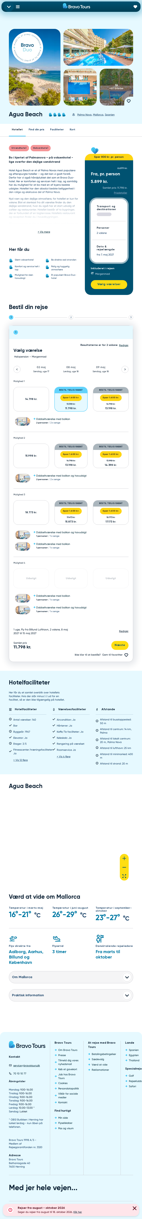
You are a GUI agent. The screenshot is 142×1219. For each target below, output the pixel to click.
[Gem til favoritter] (128, 101)
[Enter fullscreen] (124, 876)
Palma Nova (84, 114)
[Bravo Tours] (27, 1046)
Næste (120, 645)
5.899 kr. (99, 181)
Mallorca (98, 114)
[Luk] (134, 1209)
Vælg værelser (109, 284)
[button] (71, 421)
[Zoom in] (124, 858)
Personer (103, 228)
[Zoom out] (124, 867)
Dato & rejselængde (106, 248)
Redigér (124, 631)
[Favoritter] (135, 6)
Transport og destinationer (106, 208)
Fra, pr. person (105, 174)
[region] (71, 840)
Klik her (77, 1211)
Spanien (110, 114)
